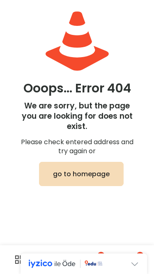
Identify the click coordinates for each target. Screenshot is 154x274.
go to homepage (81, 174)
